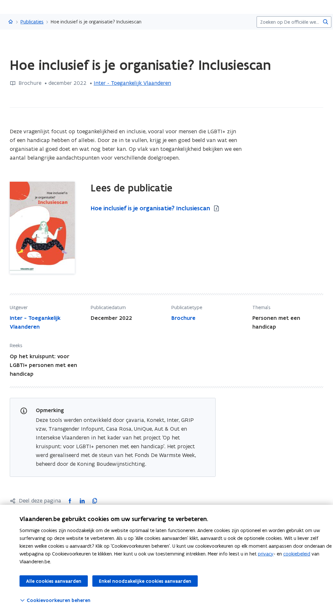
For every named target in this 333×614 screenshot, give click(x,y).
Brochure (183, 317)
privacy (265, 554)
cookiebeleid (296, 554)
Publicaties (32, 22)
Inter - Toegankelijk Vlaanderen (132, 82)
